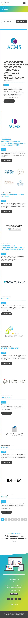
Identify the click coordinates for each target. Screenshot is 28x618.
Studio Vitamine (17, 615)
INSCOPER (5, 298)
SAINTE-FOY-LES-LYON (10, 348)
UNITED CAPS (6, 398)
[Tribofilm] (5, 3)
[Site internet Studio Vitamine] (12, 615)
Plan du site (12, 614)
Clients (6, 85)
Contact (14, 593)
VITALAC (4, 447)
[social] (8, 599)
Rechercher (21, 21)
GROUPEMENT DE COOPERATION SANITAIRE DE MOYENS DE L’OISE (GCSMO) (13, 247)
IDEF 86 (4, 497)
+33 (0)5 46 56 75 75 (14, 590)
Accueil (2, 7)
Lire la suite (9, 101)
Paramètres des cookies (19, 614)
